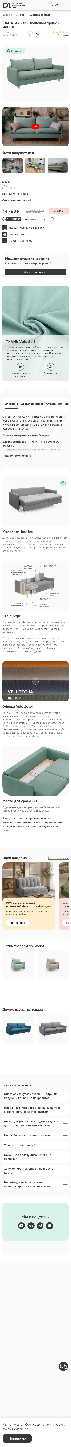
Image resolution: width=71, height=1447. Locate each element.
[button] (63, 73)
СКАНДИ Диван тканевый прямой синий (14, 1051)
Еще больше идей (58, 858)
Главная (7, 14)
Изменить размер (36, 272)
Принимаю (17, 1438)
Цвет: (6, 181)
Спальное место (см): (17, 200)
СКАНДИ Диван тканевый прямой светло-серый (48, 1051)
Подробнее (17, 922)
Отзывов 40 (63, 35)
